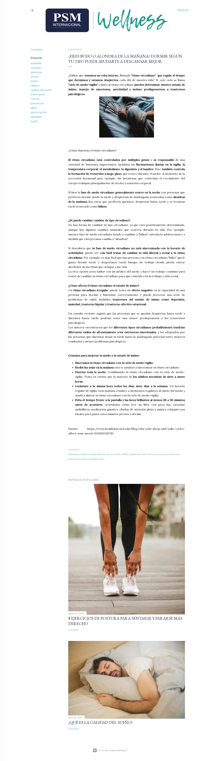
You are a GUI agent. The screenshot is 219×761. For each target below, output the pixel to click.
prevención (37, 103)
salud (34, 107)
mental (35, 99)
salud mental (38, 112)
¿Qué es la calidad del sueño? (100, 722)
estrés (34, 81)
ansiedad (36, 63)
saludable (36, 116)
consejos (36, 67)
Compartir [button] (37, 49)
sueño (34, 121)
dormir (34, 76)
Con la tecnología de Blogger (112, 750)
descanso (36, 72)
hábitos (35, 85)
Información (38, 94)
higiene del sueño (41, 90)
